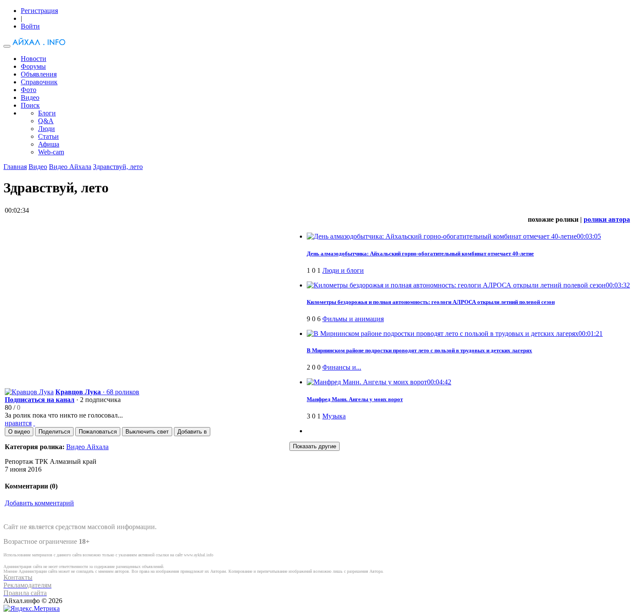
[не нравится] (34, 423)
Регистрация (39, 10)
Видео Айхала (70, 166)
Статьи (48, 136)
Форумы (33, 66)
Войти (30, 26)
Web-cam (51, 152)
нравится (18, 423)
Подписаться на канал (39, 399)
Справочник (39, 82)
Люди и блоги (343, 270)
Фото (28, 89)
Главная (15, 166)
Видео (30, 97)
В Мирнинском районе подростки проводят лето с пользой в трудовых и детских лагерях (419, 350)
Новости (33, 58)
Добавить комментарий (39, 503)
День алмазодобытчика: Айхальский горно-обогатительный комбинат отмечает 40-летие (420, 253)
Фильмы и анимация (353, 318)
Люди (46, 128)
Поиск (30, 105)
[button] (19, 431)
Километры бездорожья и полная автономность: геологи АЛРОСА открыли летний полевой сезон (431, 302)
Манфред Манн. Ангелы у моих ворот (355, 399)
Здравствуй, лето (118, 166)
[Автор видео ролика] (29, 392)
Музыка (334, 416)
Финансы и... (341, 367)
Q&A (46, 120)
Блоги (47, 113)
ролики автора (607, 219)
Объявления (39, 74)
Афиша (48, 144)
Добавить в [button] (192, 431)
